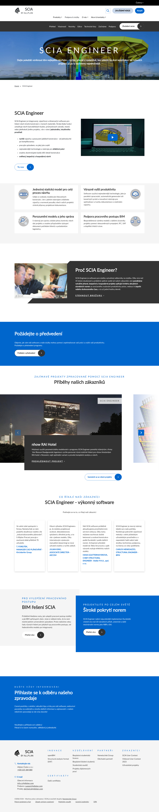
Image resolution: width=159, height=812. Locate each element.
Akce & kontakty (98, 17)
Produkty (57, 17)
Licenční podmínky (82, 802)
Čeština (139, 3)
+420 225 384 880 (24, 770)
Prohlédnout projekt (47, 461)
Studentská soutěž (80, 765)
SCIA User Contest (130, 755)
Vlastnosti (62, 27)
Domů (17, 86)
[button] (141, 433)
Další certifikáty (54, 781)
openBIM (51, 755)
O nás (84, 17)
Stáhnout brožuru (88, 296)
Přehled (52, 27)
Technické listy (90, 27)
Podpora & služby (72, 17)
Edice (80, 27)
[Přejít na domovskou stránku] (24, 753)
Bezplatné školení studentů (84, 762)
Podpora (112, 27)
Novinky (71, 27)
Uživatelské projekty (130, 765)
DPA (95, 802)
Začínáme (102, 27)
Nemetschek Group (105, 755)
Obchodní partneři (105, 759)
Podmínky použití (64, 802)
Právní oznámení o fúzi (23, 802)
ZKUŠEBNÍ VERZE (122, 11)
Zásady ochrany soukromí (44, 802)
